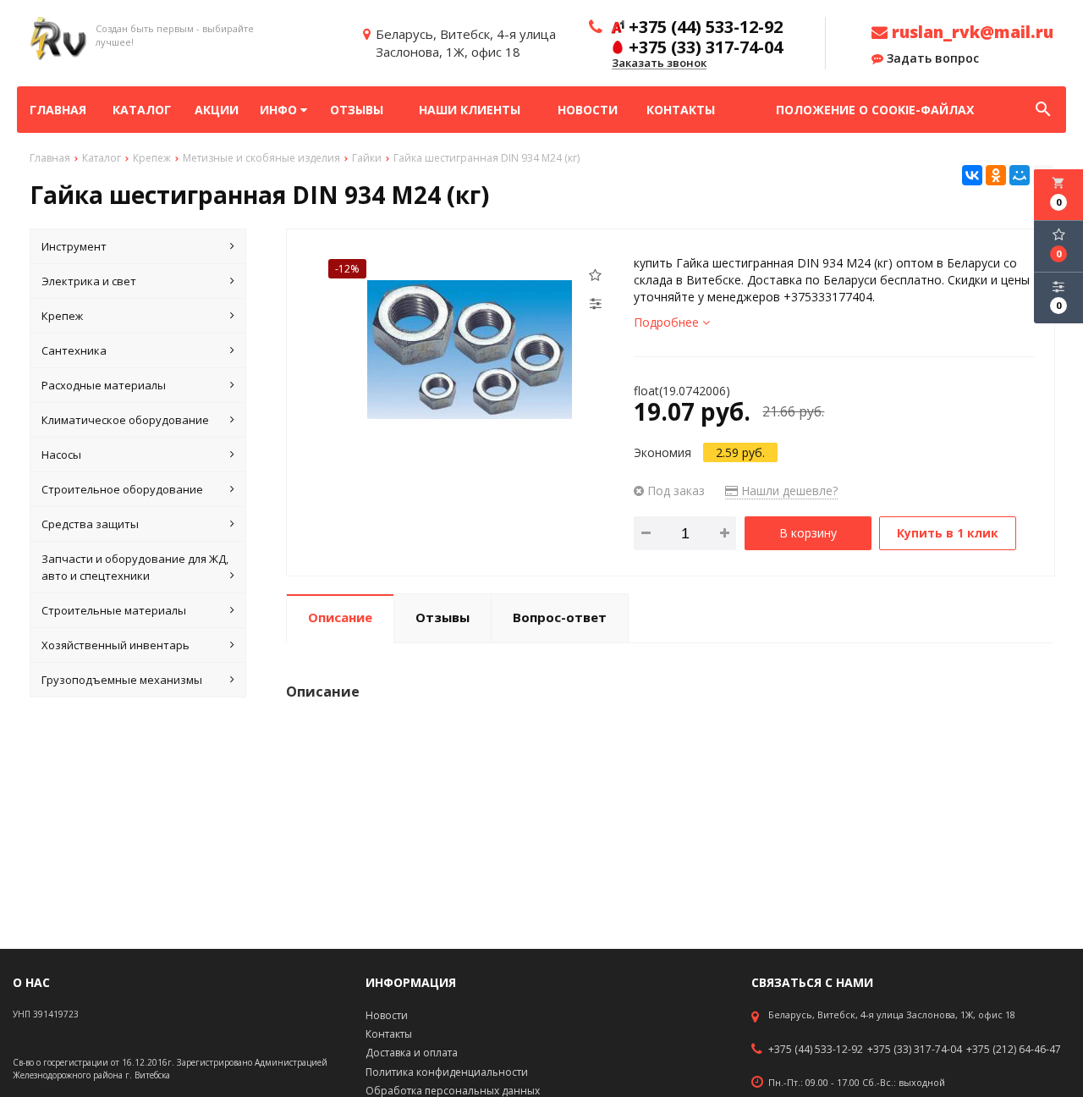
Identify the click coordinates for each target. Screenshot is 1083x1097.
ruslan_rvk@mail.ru (970, 32)
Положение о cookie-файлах (875, 110)
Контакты (680, 110)
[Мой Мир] (1019, 175)
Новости (588, 110)
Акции (217, 110)
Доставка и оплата (412, 1052)
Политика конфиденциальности (447, 1072)
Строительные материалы (113, 610)
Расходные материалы (103, 385)
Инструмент (74, 246)
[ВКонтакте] (972, 175)
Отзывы (356, 110)
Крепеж (62, 315)
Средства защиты (90, 524)
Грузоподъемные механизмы (121, 679)
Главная (58, 110)
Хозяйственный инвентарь (115, 645)
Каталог (142, 110)
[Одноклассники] (996, 175)
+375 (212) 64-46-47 (1013, 1049)
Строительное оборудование (122, 489)
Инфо (280, 110)
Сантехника (74, 350)
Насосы (61, 454)
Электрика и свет (88, 281)
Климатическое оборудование (125, 419)
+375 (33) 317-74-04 (914, 1049)
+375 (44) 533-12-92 (815, 1049)
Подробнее (668, 322)
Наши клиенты (469, 110)
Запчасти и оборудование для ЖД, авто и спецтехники (134, 567)
